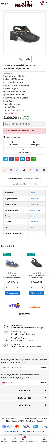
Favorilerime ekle (13, 137)
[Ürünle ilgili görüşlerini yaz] (18, 170)
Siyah (32, 216)
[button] (6, 33)
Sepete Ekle (13, 293)
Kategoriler (24, 397)
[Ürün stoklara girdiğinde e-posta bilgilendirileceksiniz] (31, 170)
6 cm (32, 233)
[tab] (15, 178)
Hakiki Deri (34, 198)
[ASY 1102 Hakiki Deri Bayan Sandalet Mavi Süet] (12, 262)
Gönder (42, 367)
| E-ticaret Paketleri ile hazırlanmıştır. (24, 432)
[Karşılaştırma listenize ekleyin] (24, 170)
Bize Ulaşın (25, 405)
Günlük (33, 227)
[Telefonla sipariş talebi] (37, 170)
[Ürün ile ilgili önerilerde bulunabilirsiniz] (44, 170)
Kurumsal (24, 390)
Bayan (32, 193)
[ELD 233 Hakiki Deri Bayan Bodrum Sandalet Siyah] (36, 262)
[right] (46, 274)
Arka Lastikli (35, 210)
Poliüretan (34, 222)
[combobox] (4, 382)
